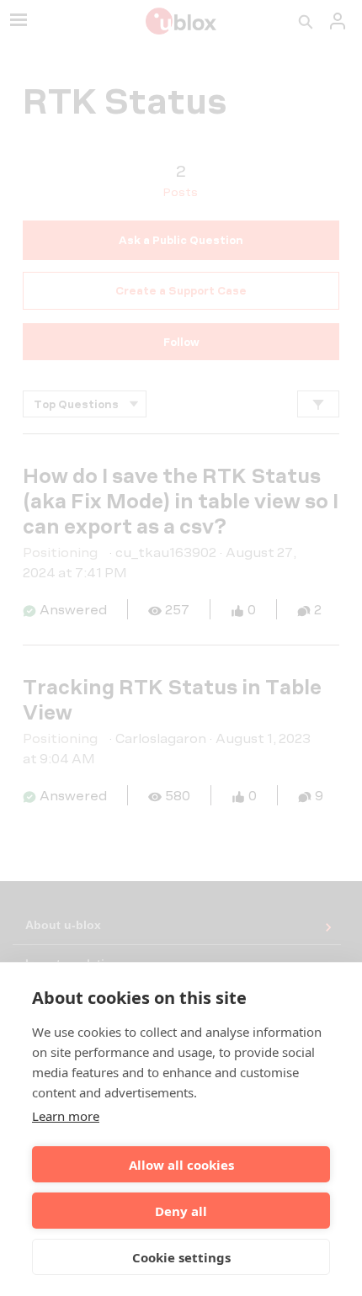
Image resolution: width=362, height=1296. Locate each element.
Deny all (181, 1211)
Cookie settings (181, 1257)
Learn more (65, 1115)
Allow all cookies (181, 1164)
